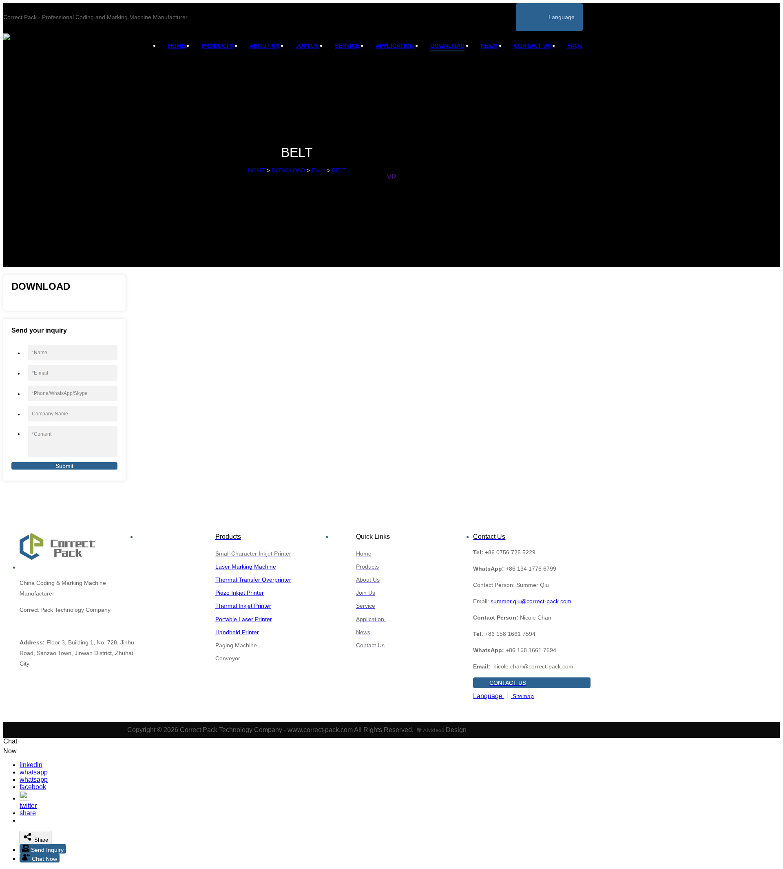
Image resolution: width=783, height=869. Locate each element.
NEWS (489, 45)
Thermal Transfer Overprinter (253, 579)
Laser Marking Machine (245, 566)
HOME (176, 45)
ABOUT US (264, 45)
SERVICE (347, 45)
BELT (339, 170)
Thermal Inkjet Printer (243, 605)
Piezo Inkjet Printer (239, 592)
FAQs (574, 45)
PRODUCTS (217, 45)
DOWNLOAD (447, 45)
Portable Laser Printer (243, 619)
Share (40, 840)
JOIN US (307, 45)
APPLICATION (395, 45)
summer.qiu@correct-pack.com (531, 601)
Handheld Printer (237, 632)
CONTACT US (532, 45)
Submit (64, 466)
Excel (318, 170)
